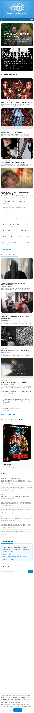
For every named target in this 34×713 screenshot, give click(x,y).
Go (30, 571)
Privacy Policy (10, 704)
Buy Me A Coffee (8, 554)
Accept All (18, 710)
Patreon (12, 559)
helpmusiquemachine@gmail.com (17, 556)
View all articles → (9, 415)
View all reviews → (8, 249)
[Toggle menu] (32, 19)
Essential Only (7, 710)
